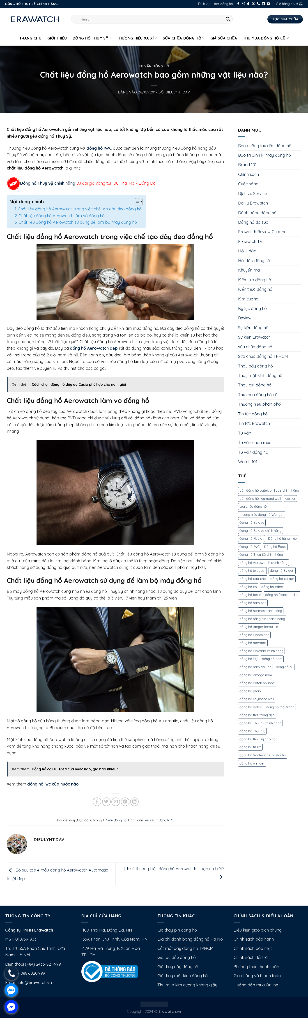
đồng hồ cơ (248, 587)
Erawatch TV (250, 241)
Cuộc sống (248, 183)
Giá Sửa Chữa (223, 38)
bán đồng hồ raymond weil (260, 498)
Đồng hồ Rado (275, 546)
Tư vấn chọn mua (254, 442)
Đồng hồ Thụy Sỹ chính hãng (47, 183)
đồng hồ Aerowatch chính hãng (263, 562)
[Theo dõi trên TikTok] (248, 4)
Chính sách (248, 174)
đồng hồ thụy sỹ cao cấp (258, 739)
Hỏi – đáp (247, 250)
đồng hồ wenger (252, 763)
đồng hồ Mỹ (248, 659)
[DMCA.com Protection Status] (154, 1003)
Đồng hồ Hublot (251, 538)
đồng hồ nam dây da (255, 667)
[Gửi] (227, 19)
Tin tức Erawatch (254, 423)
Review (244, 318)
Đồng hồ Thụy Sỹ (90, 38)
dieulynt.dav (177, 92)
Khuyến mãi (249, 270)
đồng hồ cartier (282, 578)
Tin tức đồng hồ (253, 413)
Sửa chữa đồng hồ (182, 38)
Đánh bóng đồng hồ (257, 212)
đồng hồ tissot (250, 747)
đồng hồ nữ (284, 667)
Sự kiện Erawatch (254, 337)
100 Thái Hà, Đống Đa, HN (106, 930)
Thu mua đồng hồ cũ (264, 38)
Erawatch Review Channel (262, 231)
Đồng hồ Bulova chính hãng (260, 530)
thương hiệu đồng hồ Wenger (261, 514)
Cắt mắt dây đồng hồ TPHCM (185, 948)
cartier (290, 498)
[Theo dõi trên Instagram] (243, 4)
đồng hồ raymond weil (256, 699)
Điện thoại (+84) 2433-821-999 (33, 964)
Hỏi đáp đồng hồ (254, 260)
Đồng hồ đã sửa (253, 222)
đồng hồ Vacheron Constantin (262, 755)
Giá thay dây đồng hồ (177, 966)
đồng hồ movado (252, 643)
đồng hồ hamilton (252, 603)
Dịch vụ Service (252, 193)
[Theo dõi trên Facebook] (238, 4)
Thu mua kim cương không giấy (187, 985)
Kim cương (248, 299)
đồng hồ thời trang (280, 707)
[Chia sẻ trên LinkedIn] (134, 801)
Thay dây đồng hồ (255, 366)
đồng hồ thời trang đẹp (257, 715)
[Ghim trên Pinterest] (125, 801)
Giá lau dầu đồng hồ (176, 957)
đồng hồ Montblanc (254, 635)
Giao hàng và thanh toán (257, 975)
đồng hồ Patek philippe (257, 683)
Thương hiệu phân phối (259, 404)
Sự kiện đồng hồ (253, 327)
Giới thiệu (57, 38)
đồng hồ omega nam (255, 675)
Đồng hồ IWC (249, 546)
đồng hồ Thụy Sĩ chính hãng (260, 723)
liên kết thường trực (158, 820)
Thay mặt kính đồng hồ (260, 375)
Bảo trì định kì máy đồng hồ (264, 155)
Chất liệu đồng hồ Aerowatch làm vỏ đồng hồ (61, 215)
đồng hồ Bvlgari (282, 570)
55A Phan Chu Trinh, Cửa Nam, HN (114, 939)
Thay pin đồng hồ (254, 385)
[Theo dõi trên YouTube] (268, 4)
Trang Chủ (30, 38)
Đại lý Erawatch (253, 203)
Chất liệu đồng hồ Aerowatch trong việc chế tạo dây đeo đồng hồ (80, 209)
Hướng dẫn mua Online (256, 985)
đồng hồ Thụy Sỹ (252, 731)
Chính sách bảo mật (253, 948)
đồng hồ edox (272, 587)
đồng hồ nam (272, 659)
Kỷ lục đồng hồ (252, 308)
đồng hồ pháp (250, 691)
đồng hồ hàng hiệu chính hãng (262, 619)
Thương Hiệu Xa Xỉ (135, 38)
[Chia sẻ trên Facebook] (97, 801)
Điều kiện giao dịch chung (258, 930)
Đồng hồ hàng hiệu (282, 538)
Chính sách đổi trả (251, 957)
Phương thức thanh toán (256, 966)
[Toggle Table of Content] (136, 202)
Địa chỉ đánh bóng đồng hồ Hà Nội (190, 939)
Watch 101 (247, 461)
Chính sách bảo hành (254, 939)
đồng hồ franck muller (282, 595)
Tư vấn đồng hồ (154, 66)
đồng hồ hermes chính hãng (260, 611)
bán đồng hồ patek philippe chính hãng (269, 490)
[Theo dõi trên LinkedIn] (263, 4)
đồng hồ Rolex (250, 707)
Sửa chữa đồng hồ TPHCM (263, 356)
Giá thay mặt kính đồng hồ (182, 975)
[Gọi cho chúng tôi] (258, 4)
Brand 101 (247, 164)
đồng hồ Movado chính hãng (261, 651)
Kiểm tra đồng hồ (254, 279)
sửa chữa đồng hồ (255, 346)
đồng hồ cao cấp (252, 578)
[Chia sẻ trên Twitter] (106, 801)
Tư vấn (244, 433)
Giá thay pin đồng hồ (177, 930)
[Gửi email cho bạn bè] (115, 801)
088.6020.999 (33, 973)
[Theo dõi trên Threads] (253, 4)
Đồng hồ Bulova (251, 522)
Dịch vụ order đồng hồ (215, 4)
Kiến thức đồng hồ (255, 289)
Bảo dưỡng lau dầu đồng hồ (264, 145)
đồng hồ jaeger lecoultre (258, 627)
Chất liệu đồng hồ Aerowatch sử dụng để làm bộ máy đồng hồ (77, 222)
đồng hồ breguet (252, 570)
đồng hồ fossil (250, 595)
